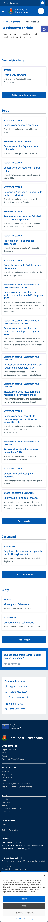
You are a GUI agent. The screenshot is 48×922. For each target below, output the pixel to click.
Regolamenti (9, 546)
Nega (24, 905)
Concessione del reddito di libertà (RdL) (22, 169)
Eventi (4, 826)
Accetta (24, 898)
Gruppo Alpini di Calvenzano (19, 622)
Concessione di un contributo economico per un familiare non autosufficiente (21, 419)
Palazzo (7, 599)
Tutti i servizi (24, 521)
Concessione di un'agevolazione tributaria (21, 147)
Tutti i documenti (24, 574)
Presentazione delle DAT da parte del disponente (23, 266)
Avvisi (4, 805)
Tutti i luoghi (24, 639)
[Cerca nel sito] (41, 11)
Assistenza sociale (13, 120)
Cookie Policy (18, 919)
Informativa (7, 777)
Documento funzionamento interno (17, 786)
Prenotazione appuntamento (14, 869)
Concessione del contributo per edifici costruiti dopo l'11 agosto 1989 (21, 331)
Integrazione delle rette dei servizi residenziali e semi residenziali (22, 393)
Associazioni (10, 617)
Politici (4, 755)
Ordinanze (6, 780)
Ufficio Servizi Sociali (15, 75)
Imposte (27, 141)
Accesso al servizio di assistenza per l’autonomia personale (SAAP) (23, 366)
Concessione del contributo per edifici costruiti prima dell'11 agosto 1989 (23, 295)
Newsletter (6, 811)
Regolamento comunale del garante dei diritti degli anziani (23, 552)
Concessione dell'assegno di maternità (19, 474)
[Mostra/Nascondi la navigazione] (3, 10)
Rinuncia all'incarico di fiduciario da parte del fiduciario (23, 193)
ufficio (7, 70)
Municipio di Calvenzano (17, 604)
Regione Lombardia (11, 3)
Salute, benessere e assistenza (19, 493)
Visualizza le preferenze (24, 912)
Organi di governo (10, 749)
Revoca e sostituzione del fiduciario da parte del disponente (23, 217)
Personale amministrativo (13, 758)
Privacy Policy (28, 919)
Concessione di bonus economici (21, 125)
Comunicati (6, 802)
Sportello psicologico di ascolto (21, 498)
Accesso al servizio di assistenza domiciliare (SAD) (21, 450)
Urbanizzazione (20, 287)
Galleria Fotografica (10, 830)
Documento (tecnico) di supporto (16, 783)
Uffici (4, 752)
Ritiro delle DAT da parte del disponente (19, 242)
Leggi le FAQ (7, 866)
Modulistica (7, 771)
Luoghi (4, 823)
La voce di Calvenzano (11, 808)
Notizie (5, 799)
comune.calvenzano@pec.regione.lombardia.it (25, 860)
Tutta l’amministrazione (24, 95)
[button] (44, 29)
